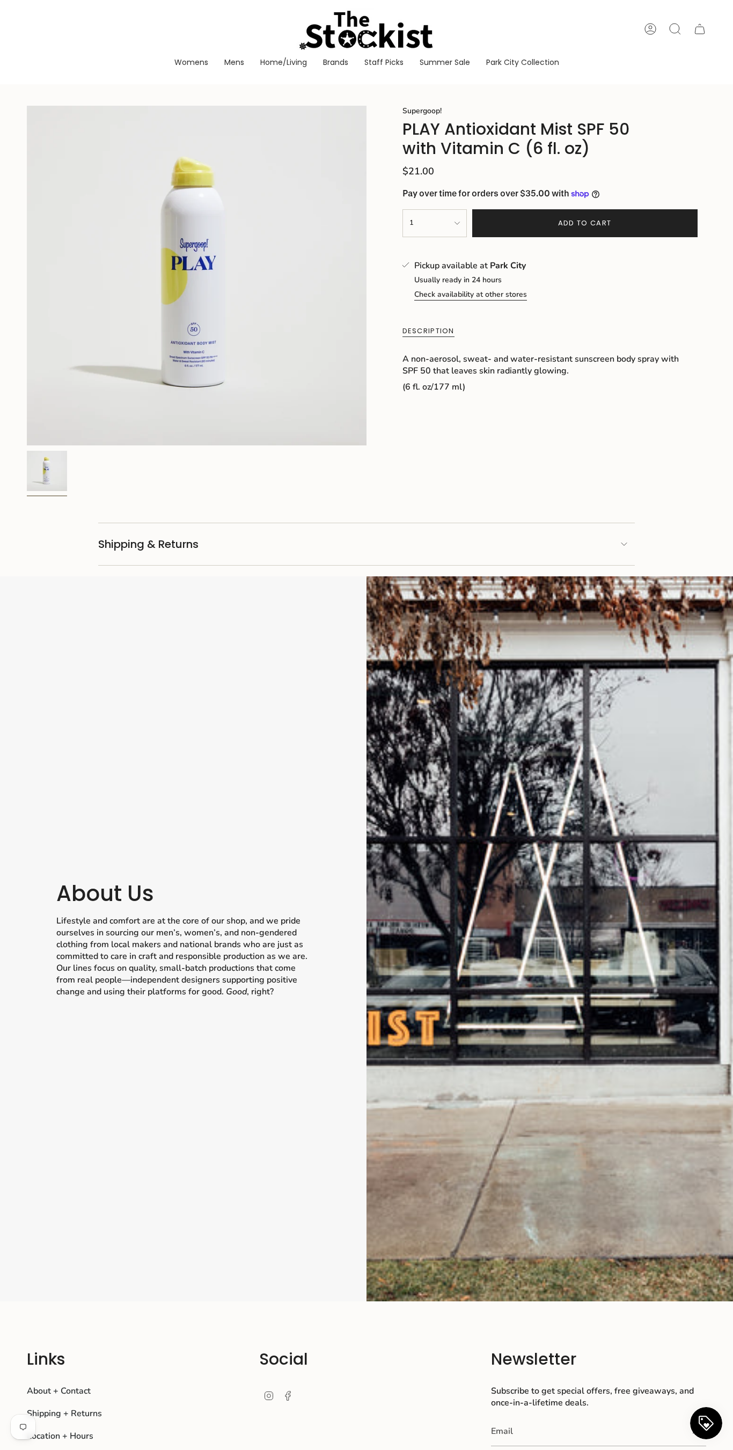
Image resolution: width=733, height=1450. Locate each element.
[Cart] (699, 29)
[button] (191, 63)
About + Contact (59, 1391)
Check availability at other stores (470, 294)
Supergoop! (422, 111)
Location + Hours (60, 1436)
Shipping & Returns (148, 544)
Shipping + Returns (64, 1413)
